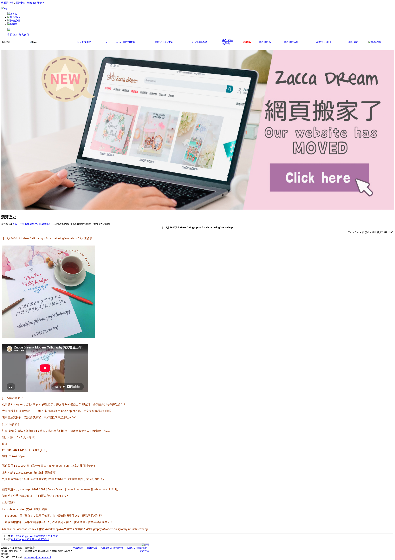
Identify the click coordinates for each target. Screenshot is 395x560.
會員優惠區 (265, 42)
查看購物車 (7, 2)
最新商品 (15, 17)
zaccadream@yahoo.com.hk (37, 557)
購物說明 (15, 20)
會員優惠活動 (291, 42)
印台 (108, 42)
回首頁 (13, 13)
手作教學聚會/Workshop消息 (35, 224)
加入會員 (24, 34)
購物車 (13, 24)
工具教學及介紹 (322, 42)
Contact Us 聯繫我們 (112, 547)
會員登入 (12, 34)
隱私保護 (92, 547)
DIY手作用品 (84, 42)
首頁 (14, 224)
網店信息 (353, 42)
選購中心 (20, 2)
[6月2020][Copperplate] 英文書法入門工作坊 (34, 536)
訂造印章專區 (199, 42)
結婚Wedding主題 (164, 42)
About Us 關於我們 (137, 547)
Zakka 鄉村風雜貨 (125, 42)
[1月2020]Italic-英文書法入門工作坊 (30, 539)
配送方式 (144, 551)
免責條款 (78, 547)
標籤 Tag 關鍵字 (35, 2)
